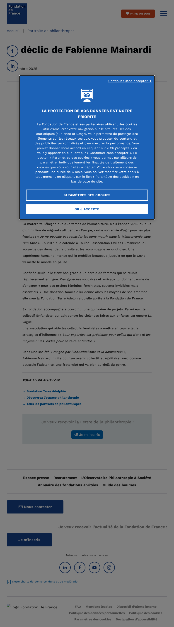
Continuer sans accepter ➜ (130, 81)
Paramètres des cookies (87, 195)
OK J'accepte (87, 209)
